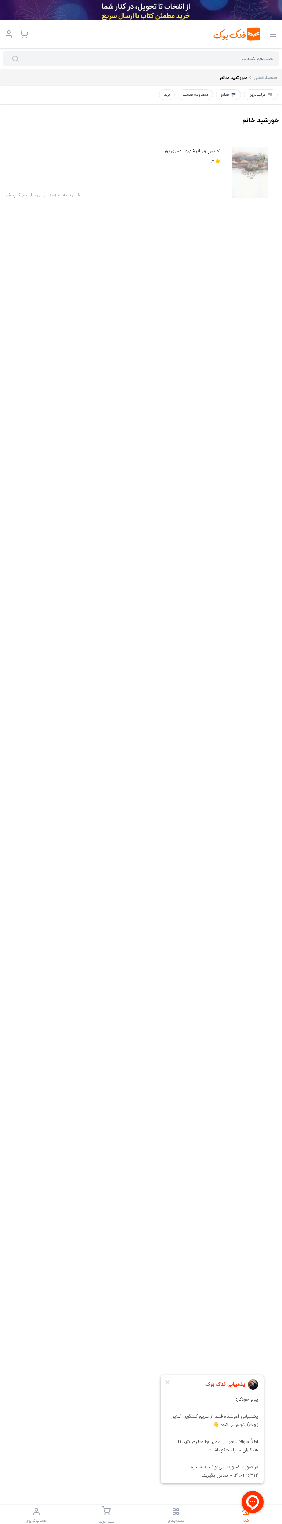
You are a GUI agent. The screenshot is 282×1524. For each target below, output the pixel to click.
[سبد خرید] (23, 34)
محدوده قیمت (195, 94)
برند (167, 94)
